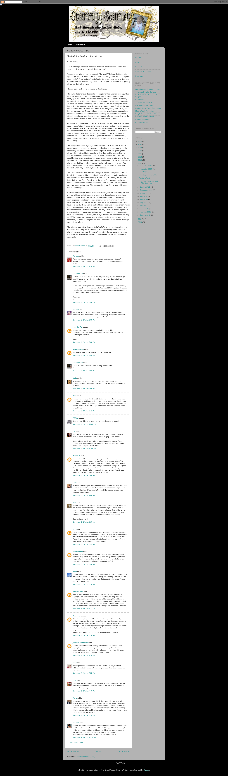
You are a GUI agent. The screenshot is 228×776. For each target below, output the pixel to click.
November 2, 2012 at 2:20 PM (84, 655)
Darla (75, 378)
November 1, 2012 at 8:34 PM (84, 302)
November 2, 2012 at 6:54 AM (84, 564)
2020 (140, 144)
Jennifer (76, 309)
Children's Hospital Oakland (145, 92)
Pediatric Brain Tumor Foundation (148, 108)
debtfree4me (78, 551)
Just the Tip (77, 327)
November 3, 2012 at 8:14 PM (84, 715)
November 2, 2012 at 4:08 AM (84, 495)
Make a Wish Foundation (144, 111)
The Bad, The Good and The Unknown (148, 182)
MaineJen (76, 616)
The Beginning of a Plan (148, 175)
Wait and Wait (144, 178)
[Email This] (104, 246)
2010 (140, 222)
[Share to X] (108, 246)
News (137, 62)
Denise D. (76, 456)
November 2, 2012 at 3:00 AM (84, 475)
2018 (140, 148)
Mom (74, 529)
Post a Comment (76, 742)
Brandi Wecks (78, 349)
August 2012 (145, 193)
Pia (74, 431)
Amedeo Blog (78, 591)
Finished (138, 67)
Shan (75, 571)
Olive (75, 396)
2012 (140, 163)
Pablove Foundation (142, 119)
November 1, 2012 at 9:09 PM (84, 389)
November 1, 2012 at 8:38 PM (84, 342)
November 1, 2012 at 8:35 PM (84, 320)
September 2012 (146, 190)
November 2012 (146, 169)
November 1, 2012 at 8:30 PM (84, 266)
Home (70, 45)
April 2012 (144, 206)
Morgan (76, 256)
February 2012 (146, 212)
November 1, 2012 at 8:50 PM (84, 355)
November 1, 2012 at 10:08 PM (84, 424)
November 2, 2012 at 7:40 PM (84, 691)
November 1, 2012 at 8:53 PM (84, 371)
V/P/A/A (75, 418)
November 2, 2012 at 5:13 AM (84, 522)
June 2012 (144, 199)
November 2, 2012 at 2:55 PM (84, 673)
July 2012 (144, 196)
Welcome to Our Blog (143, 71)
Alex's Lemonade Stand (144, 105)
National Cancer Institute (144, 117)
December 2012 (146, 166)
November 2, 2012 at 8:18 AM (84, 635)
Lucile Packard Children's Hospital (148, 89)
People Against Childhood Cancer (148, 114)
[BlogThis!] (106, 246)
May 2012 (144, 202)
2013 (140, 160)
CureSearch (139, 100)
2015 (140, 154)
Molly (75, 698)
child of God (78, 274)
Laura (75, 482)
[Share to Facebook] (110, 246)
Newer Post (73, 751)
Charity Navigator (141, 122)
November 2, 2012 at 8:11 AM (84, 609)
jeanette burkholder (80, 643)
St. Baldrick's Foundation (144, 102)
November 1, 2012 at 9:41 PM (84, 411)
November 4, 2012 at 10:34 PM (84, 737)
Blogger (146, 770)
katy (74, 680)
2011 (140, 219)
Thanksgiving (144, 172)
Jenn (75, 662)
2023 (140, 141)
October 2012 (145, 187)
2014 (140, 157)
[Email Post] (99, 246)
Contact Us (81, 45)
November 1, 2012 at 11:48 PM (84, 449)
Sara (74, 502)
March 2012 (144, 209)
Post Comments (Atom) (86, 756)
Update (138, 58)
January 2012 (145, 215)
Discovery (139, 76)
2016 (140, 151)
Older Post (124, 751)
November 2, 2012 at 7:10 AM (84, 584)
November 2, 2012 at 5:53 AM (84, 544)
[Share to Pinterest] (113, 246)
